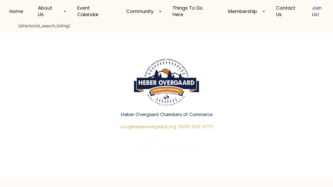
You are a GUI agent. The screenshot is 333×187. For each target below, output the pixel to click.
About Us (45, 11)
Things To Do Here (187, 11)
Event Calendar (88, 11)
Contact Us (285, 11)
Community (139, 11)
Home (16, 11)
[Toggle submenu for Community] (160, 11)
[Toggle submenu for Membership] (263, 11)
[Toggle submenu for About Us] (64, 11)
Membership (242, 11)
